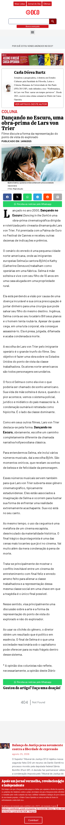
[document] (32, 412)
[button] (60, 782)
